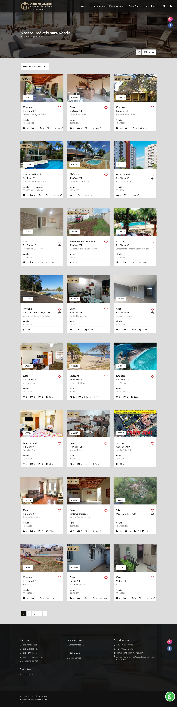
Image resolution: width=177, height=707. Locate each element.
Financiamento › (117, 6)
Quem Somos (135, 6)
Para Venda (30, 644)
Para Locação (30, 648)
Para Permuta (30, 652)
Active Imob (44, 696)
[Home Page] (171, 6)
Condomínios (30, 660)
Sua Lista (27, 674)
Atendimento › (152, 6)
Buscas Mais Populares (33, 66)
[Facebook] (169, 648)
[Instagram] (169, 641)
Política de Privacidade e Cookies (33, 699)
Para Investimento (33, 656)
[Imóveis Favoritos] (164, 6)
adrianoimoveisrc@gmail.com (130, 652)
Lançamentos (99, 6)
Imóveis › (84, 6)
